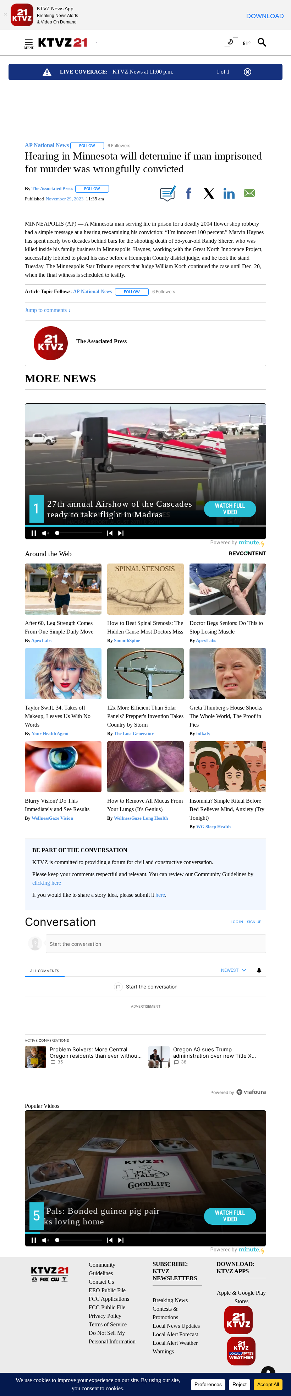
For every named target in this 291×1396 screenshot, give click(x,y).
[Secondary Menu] (34, 42)
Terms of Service (108, 1324)
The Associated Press (52, 188)
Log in (237, 922)
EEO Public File (107, 1290)
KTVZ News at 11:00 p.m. (142, 72)
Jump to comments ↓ (48, 310)
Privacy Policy (105, 1316)
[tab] (45, 970)
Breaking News (170, 1300)
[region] (145, 1007)
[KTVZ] (67, 42)
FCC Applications (109, 1299)
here (160, 895)
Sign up (254, 922)
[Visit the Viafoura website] (251, 1092)
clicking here (46, 883)
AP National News (92, 291)
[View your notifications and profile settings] (259, 970)
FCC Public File (107, 1307)
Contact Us (101, 1282)
